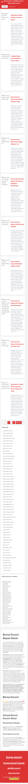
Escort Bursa (6, 529)
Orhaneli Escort (7, 562)
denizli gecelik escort (6, 597)
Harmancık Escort (7, 540)
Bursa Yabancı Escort (8, 522)
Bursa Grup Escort (8, 474)
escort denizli (5, 583)
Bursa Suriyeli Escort (8, 509)
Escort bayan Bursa (7, 658)
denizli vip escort (6, 604)
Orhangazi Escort (7, 565)
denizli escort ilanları (6, 592)
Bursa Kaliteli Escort (8, 479)
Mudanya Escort (7, 555)
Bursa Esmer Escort (8, 466)
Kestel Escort (6, 552)
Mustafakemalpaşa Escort (9, 557)
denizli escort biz (6, 623)
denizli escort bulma (6, 614)
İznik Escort (6, 545)
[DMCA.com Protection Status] (14, 779)
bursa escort (14, 757)
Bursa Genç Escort (8, 471)
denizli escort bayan (6, 581)
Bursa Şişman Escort (8, 504)
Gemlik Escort (6, 532)
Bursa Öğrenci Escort (8, 491)
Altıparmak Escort (7, 430)
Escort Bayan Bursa (8, 527)
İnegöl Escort (6, 542)
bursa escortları (14, 773)
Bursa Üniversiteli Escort (9, 517)
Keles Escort (6, 550)
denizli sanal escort (6, 593)
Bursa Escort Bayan (8, 453)
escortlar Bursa (6, 659)
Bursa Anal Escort (7, 435)
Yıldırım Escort (7, 570)
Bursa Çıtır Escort (7, 446)
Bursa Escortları (7, 463)
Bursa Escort (12, 6)
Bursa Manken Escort (8, 484)
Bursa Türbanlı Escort (9, 512)
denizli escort (5, 585)
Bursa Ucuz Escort (8, 514)
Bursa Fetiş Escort (8, 468)
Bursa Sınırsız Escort (8, 507)
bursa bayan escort (16, 777)
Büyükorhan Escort (8, 524)
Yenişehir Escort (7, 568)
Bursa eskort (17, 676)
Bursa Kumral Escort (8, 481)
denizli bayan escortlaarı (7, 608)
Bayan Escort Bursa (8, 433)
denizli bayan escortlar (7, 606)
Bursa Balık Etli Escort (9, 438)
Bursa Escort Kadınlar (9, 456)
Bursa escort (5, 654)
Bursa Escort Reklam (8, 458)
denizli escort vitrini (6, 621)
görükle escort (14, 768)
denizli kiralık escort (6, 600)
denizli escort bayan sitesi (7, 622)
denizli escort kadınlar (7, 596)
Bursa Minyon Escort (8, 489)
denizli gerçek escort (6, 619)
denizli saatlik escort (6, 598)
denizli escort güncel (6, 612)
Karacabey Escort (7, 547)
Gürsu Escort (6, 537)
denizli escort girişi (6, 611)
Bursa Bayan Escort (8, 440)
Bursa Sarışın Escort (8, 499)
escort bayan (19, 664)
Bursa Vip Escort (7, 519)
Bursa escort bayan (7, 684)
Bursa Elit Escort (7, 448)
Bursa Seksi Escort (8, 501)
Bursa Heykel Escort (8, 476)
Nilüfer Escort (7, 560)
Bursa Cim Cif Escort (8, 443)
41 (13, 422)
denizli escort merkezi (7, 609)
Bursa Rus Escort (7, 496)
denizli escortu (5, 591)
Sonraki (19, 422)
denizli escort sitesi (6, 602)
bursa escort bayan (14, 763)
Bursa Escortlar (7, 461)
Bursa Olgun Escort (8, 494)
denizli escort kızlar (6, 594)
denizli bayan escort (6, 582)
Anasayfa (4, 6)
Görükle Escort (7, 534)
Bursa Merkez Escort (8, 486)
